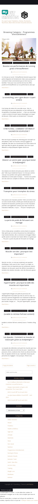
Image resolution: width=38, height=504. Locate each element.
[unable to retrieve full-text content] (19, 314)
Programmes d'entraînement (21, 63)
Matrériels (10, 438)
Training (33, 63)
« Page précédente (7, 365)
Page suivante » (31, 365)
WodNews (11, 474)
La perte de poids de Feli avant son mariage (19, 221)
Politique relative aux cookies (29, 500)
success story (11, 465)
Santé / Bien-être (12, 462)
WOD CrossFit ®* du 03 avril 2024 (17, 400)
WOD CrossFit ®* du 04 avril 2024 (17, 392)
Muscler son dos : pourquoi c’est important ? (19, 252)
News (9, 441)
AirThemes (30, 484)
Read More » (5, 87)
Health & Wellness (13, 429)
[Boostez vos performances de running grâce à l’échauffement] (19, 49)
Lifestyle (10, 435)
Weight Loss (11, 471)
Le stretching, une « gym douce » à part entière (19, 98)
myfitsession (16, 72)
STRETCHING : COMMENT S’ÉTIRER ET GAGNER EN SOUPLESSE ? (19, 130)
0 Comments (23, 72)
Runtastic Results (12, 456)
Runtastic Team (12, 459)
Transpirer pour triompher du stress (19, 191)
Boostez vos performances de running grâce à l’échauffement (19, 67)
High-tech (10, 432)
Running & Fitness (13, 453)
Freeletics (7, 188)
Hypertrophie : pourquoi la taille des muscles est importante (19, 284)
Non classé (11, 444)
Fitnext (7, 94)
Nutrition (10, 447)
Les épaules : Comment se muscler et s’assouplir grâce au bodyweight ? (19, 338)
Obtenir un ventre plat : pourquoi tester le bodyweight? (19, 161)
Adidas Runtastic (7, 63)
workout (10, 477)
